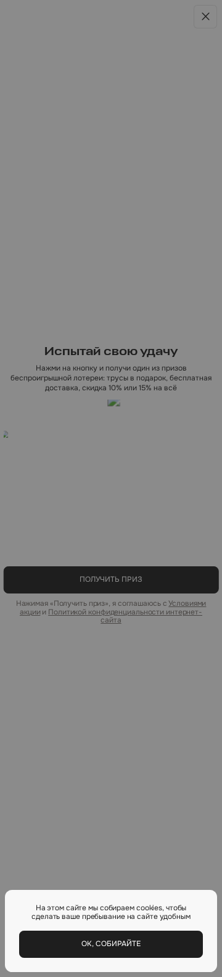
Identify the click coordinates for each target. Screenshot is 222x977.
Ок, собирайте (111, 944)
